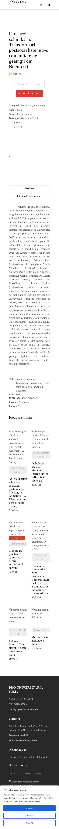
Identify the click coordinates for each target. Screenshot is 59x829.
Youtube (26, 774)
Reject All (29, 823)
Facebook (14, 774)
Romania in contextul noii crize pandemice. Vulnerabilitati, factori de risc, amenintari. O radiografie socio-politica (41, 579)
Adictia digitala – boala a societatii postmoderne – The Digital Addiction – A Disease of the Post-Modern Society (18, 492)
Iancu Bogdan (24, 113)
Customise (29, 816)
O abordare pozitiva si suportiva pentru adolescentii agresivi (16, 559)
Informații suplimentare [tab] (29, 196)
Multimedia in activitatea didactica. (40, 641)
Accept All (29, 808)
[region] (29, 807)
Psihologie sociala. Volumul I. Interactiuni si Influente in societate (40, 472)
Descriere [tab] (29, 188)
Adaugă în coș (29, 93)
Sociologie (26, 105)
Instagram (38, 774)
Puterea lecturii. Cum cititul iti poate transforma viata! (17, 647)
